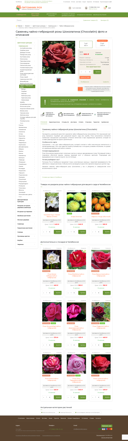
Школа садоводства (106, 437)
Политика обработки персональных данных (28, 435)
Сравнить (106, 82)
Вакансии (63, 418)
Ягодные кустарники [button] (84, 14)
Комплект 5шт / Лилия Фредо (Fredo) (52, 215)
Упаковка (88, 122)
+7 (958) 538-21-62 (56, 429)
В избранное (84, 82)
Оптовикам (96, 1)
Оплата (73, 1)
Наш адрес (19, 429)
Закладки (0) (104, 20)
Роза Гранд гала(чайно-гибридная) (101, 275)
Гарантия (89, 1)
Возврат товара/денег (74, 418)
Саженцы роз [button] (21, 14)
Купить (97, 72)
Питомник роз (100, 435)
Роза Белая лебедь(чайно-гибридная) (51, 275)
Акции (84, 1)
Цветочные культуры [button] (35, 14)
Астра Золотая (76, 216)
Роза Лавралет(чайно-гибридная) (101, 327)
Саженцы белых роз (65, 412)
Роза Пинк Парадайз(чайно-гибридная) (76, 380)
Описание (43, 122)
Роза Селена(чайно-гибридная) (100, 379)
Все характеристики (93, 67)
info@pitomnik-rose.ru (80, 429)
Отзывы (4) (65, 122)
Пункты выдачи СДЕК (106, 1)
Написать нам (106, 426)
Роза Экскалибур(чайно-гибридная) (52, 327)
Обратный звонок (93, 9)
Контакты (98, 418)
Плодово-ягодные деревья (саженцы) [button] (68, 14)
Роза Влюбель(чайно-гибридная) (76, 275)
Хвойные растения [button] (99, 14)
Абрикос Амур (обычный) (100, 216)
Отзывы (92, 418)
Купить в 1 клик (85, 77)
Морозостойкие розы (49, 412)
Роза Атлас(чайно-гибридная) (52, 379)
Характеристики (54, 122)
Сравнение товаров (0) (90, 20)
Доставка (78, 1)
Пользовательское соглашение (51, 435)
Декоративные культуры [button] (52, 14)
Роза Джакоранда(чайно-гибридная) (76, 328)
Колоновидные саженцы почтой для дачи (88, 412)
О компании (66, 1)
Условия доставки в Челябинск (52, 177)
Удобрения (105, 122)
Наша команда (30, 418)
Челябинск (19, 1)
